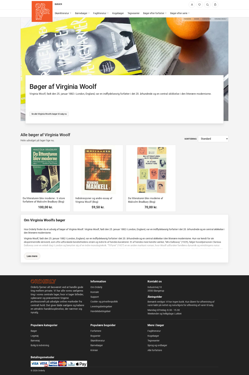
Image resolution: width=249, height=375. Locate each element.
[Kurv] (215, 4)
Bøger (196, 19)
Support (94, 296)
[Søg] (207, 4)
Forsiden (187, 19)
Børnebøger (81, 13)
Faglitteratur (99, 13)
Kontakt (94, 292)
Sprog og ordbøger (157, 345)
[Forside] (42, 11)
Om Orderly (96, 287)
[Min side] (192, 4)
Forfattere (206, 19)
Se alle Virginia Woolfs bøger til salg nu (49, 114)
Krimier (94, 350)
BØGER (58, 4)
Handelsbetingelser (100, 311)
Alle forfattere (155, 350)
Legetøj (34, 335)
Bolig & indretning (40, 345)
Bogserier (95, 335)
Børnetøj (35, 340)
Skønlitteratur (62, 13)
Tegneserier (134, 13)
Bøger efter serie (178, 13)
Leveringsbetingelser (101, 306)
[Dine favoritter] (199, 4)
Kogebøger (118, 13)
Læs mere (32, 256)
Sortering (190, 139)
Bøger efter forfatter (153, 13)
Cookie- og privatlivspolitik (104, 301)
